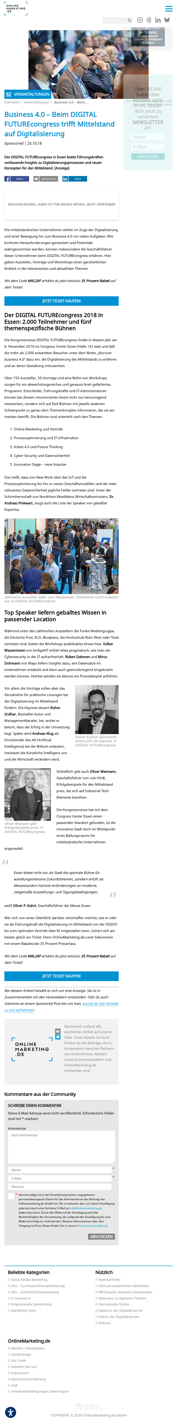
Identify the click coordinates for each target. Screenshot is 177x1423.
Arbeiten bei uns (24, 1367)
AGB (14, 1386)
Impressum (20, 1373)
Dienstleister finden (114, 1304)
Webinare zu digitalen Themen (123, 1298)
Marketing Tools (23, 1311)
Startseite (11, 102)
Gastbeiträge (21, 1355)
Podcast (105, 1323)
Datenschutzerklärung (93, 1226)
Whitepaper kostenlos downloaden (125, 1292)
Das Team (18, 1361)
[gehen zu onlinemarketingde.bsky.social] (167, 21)
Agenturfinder (110, 1280)
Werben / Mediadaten (28, 1348)
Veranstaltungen (37, 102)
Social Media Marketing (29, 1280)
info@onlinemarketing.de (86, 1208)
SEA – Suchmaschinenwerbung (35, 1292)
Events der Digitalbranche (119, 1317)
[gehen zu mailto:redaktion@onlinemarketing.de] (58, 1031)
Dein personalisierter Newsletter (124, 1286)
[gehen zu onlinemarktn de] (58, 1037)
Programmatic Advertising (31, 1304)
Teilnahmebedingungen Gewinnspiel (40, 1392)
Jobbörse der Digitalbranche (120, 1311)
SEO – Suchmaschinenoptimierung (38, 1286)
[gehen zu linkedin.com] (158, 21)
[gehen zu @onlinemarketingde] (149, 21)
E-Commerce (21, 1298)
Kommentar (17, 1129)
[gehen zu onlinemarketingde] (140, 21)
